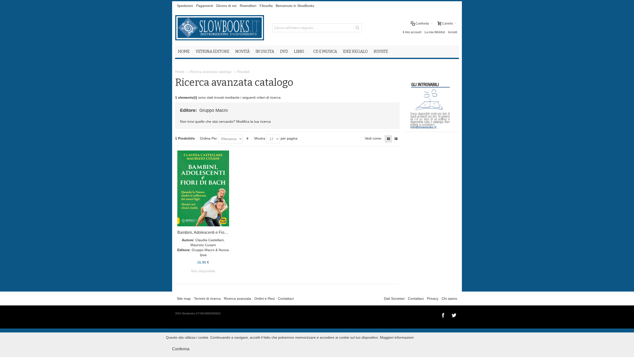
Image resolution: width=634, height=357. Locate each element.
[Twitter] (454, 315)
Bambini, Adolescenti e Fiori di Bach (209, 232)
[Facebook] (443, 315)
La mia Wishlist (434, 32)
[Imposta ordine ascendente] (247, 139)
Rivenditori (248, 6)
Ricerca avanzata (237, 298)
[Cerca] (357, 28)
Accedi (452, 32)
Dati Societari (394, 298)
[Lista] (396, 139)
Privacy (432, 298)
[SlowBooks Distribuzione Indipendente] (219, 27)
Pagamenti (204, 6)
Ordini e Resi (264, 298)
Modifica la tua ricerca (253, 121)
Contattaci (286, 298)
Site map (184, 298)
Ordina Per (208, 138)
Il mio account (412, 32)
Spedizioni (185, 6)
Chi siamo (449, 298)
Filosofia (266, 6)
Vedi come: (373, 138)
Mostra (259, 138)
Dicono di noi (226, 6)
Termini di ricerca (207, 298)
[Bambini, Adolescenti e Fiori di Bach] (203, 188)
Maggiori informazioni (397, 337)
